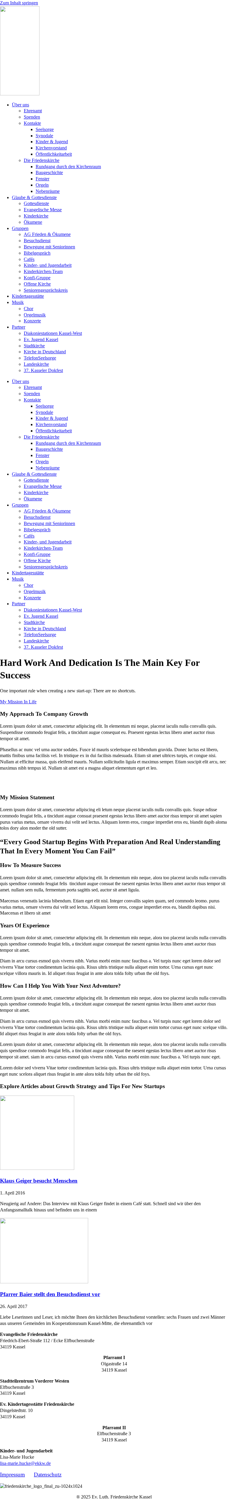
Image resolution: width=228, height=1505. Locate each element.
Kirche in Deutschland (45, 351)
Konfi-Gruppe (37, 277)
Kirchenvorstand (51, 147)
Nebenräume (48, 191)
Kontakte (32, 123)
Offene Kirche (37, 283)
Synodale (44, 135)
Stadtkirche (34, 345)
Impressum (12, 1474)
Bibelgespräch (37, 253)
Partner (18, 327)
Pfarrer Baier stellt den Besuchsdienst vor (50, 1294)
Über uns (20, 104)
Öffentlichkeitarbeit (54, 154)
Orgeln (42, 184)
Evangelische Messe (43, 209)
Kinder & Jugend (52, 141)
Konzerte (32, 320)
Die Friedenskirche (41, 160)
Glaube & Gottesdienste (34, 197)
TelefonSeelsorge (40, 357)
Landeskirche (36, 364)
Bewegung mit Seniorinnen (49, 246)
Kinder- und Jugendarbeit (48, 265)
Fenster (42, 178)
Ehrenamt (33, 110)
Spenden (32, 116)
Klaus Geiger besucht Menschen (38, 1181)
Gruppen (20, 228)
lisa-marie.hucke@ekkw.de (25, 1463)
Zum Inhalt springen (19, 2)
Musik (18, 302)
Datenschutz (47, 1474)
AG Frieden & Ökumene (47, 234)
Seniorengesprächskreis (46, 290)
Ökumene (33, 222)
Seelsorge (45, 129)
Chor (28, 308)
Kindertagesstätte (28, 296)
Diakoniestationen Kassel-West (53, 333)
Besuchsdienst (37, 240)
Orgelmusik (35, 314)
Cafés (29, 259)
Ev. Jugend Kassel (41, 339)
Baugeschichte (49, 172)
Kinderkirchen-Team (43, 271)
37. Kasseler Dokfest (43, 370)
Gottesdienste (36, 203)
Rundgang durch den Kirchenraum (68, 166)
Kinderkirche (36, 215)
